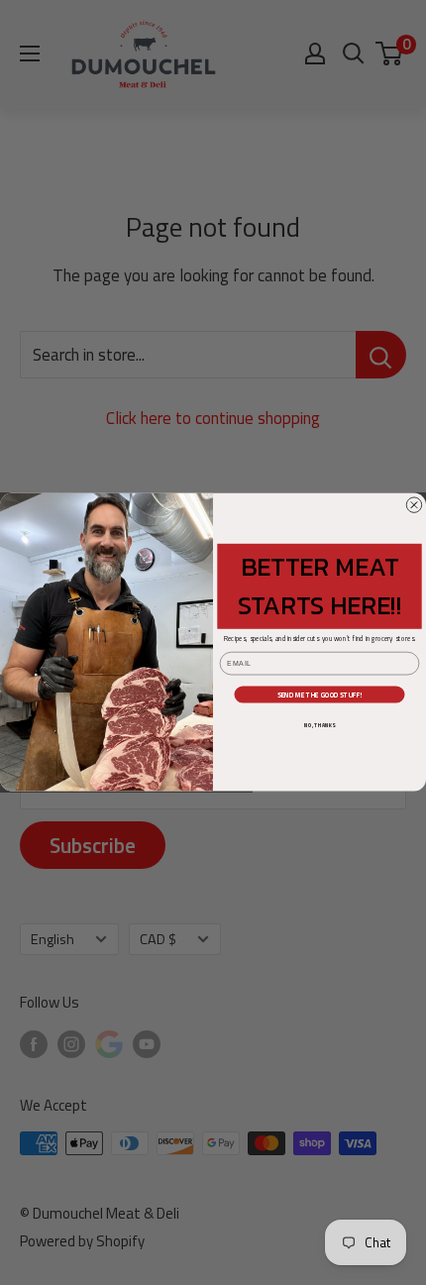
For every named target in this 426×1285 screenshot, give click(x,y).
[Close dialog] (413, 504)
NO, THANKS (319, 725)
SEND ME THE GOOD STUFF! (320, 694)
